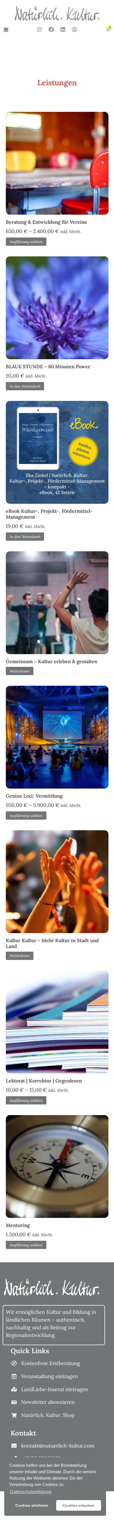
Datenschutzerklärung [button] (30, 1491)
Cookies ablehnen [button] (31, 1505)
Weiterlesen (20, 671)
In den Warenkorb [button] (25, 386)
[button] (6, 29)
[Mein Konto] (74, 29)
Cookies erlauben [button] (78, 1505)
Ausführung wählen (26, 241)
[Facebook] (51, 29)
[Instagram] (39, 29)
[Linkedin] (63, 29)
